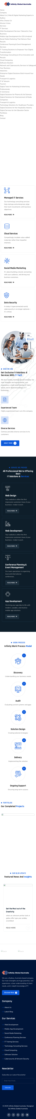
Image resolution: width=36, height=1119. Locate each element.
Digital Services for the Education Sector (14, 110)
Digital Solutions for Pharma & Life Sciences (16, 94)
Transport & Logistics (7, 79)
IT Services (4, 28)
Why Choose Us (6, 20)
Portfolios (3, 113)
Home (2, 10)
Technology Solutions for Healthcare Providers (17, 105)
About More (8, 443)
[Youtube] (27, 1115)
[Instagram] (22, 1115)
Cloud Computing (6, 60)
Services (3, 26)
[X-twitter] (13, 1115)
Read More (11, 928)
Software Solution (6, 63)
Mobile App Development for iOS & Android (16, 36)
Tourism (3, 84)
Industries (3, 71)
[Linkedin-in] (18, 1115)
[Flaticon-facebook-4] (9, 1115)
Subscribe (8, 1088)
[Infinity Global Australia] (18, 4)
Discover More (9, 992)
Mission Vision (5, 23)
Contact (3, 118)
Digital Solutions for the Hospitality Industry (16, 108)
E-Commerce (4, 92)
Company (3, 13)
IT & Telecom (5, 81)
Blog (1, 116)
